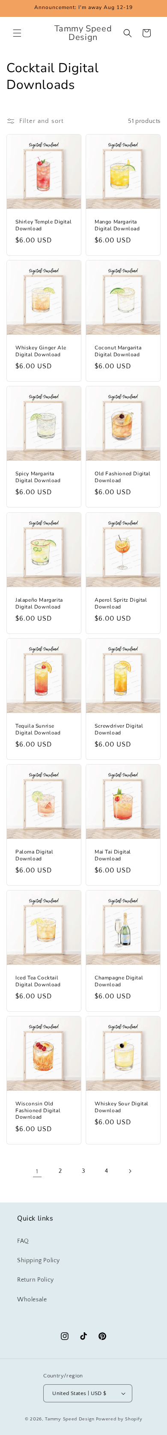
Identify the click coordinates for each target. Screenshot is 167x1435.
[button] (17, 33)
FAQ (23, 1241)
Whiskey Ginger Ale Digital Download (40, 351)
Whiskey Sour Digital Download (122, 1107)
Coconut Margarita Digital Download (118, 351)
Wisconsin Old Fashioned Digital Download (37, 1110)
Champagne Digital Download (119, 981)
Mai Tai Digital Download (113, 855)
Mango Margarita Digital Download (117, 225)
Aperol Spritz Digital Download (121, 603)
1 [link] (37, 1171)
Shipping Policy (38, 1260)
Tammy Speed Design (70, 1419)
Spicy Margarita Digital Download (38, 477)
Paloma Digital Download (34, 855)
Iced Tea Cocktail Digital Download (38, 981)
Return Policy (35, 1279)
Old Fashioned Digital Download (123, 477)
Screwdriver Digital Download (119, 729)
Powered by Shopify (119, 1419)
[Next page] (129, 1171)
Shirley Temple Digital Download (43, 225)
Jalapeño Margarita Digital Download (39, 603)
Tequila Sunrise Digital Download (38, 729)
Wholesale (32, 1299)
